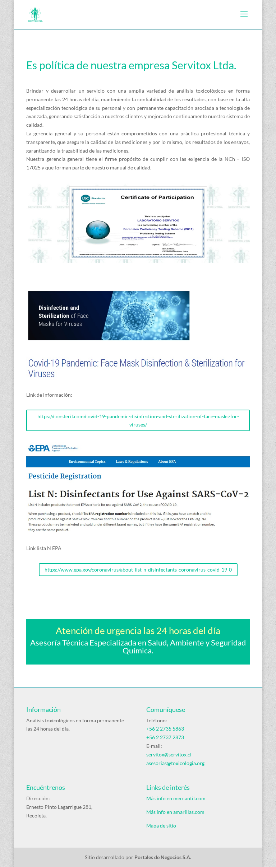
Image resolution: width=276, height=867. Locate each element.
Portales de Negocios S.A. (162, 857)
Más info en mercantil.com (176, 798)
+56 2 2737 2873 (165, 737)
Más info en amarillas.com (175, 812)
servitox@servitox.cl (169, 754)
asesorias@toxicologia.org (175, 763)
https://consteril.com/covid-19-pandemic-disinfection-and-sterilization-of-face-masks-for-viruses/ (138, 420)
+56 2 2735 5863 (165, 729)
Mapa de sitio (161, 825)
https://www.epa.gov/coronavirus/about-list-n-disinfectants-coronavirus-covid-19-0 (138, 570)
